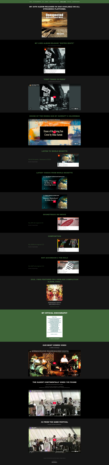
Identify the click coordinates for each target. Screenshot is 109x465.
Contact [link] (46, 1)
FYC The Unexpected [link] (37, 1)
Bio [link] (43, 1)
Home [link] (31, 1)
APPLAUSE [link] (69, 1)
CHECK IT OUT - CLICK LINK (54, 306)
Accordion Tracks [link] (75, 1)
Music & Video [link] (63, 1)
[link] (54, 462)
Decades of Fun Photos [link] (54, 1)
